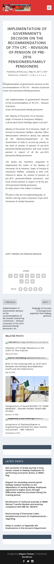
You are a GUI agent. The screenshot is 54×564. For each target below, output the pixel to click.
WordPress (27, 557)
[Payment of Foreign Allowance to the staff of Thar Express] (27, 343)
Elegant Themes (26, 554)
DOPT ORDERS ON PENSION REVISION (23, 254)
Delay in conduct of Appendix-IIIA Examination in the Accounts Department (26, 526)
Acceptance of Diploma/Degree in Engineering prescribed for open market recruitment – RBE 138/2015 (26, 427)
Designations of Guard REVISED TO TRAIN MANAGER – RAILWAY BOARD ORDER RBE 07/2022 (27, 408)
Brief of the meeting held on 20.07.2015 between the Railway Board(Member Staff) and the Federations (26, 366)
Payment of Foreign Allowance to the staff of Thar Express (25, 349)
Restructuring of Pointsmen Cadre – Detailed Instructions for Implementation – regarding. (27, 516)
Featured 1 (24, 75)
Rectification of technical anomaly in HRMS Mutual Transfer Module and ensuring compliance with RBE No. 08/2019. (27, 504)
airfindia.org (21, 71)
